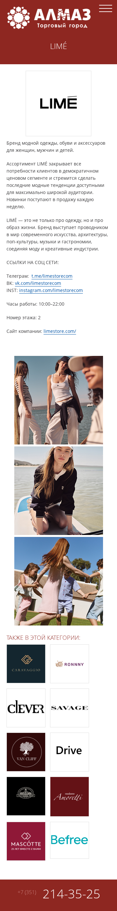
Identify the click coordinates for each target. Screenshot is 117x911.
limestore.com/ (60, 331)
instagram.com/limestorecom (51, 290)
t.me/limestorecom (52, 276)
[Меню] (105, 8)
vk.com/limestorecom (38, 283)
